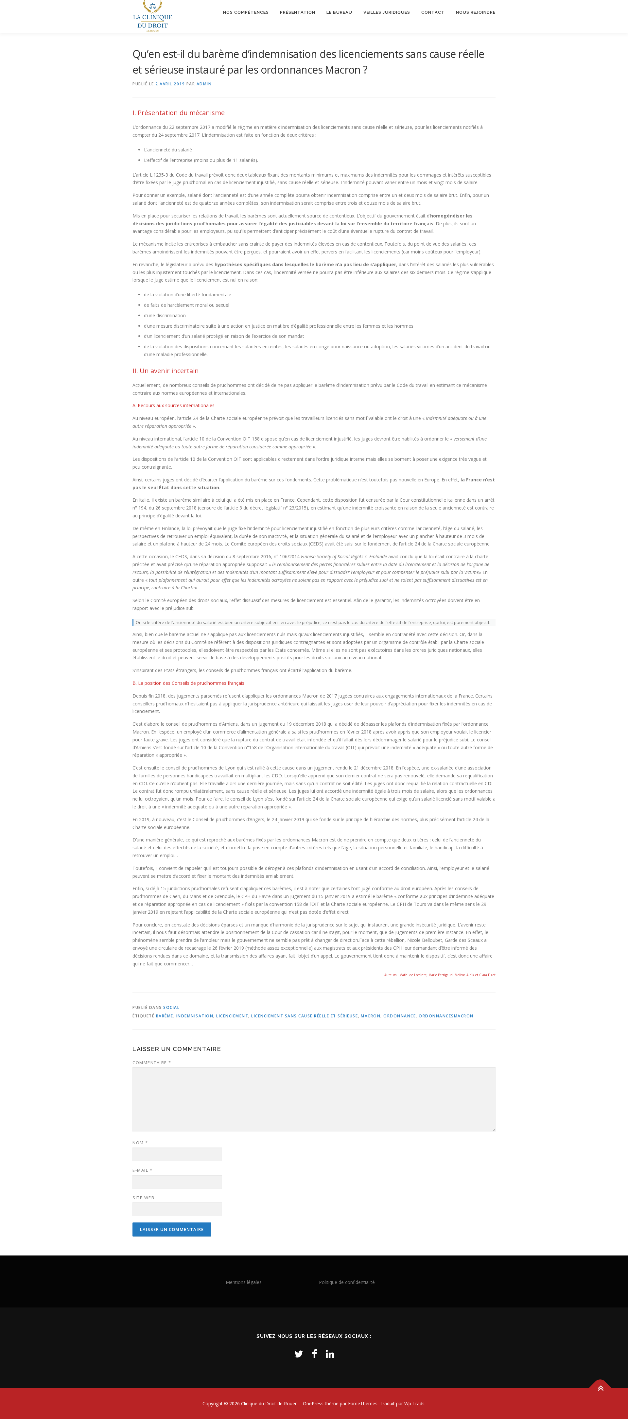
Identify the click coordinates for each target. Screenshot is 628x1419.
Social (171, 1007)
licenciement (232, 1016)
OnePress (313, 1403)
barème (164, 1016)
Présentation (297, 12)
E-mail (142, 1170)
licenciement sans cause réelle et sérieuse (304, 1016)
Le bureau (339, 12)
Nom (140, 1143)
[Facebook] (314, 1353)
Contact (433, 12)
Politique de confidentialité (347, 1282)
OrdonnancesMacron (446, 1016)
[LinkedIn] (330, 1353)
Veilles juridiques (386, 12)
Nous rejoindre (476, 12)
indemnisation (195, 1016)
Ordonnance (399, 1016)
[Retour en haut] (600, 1388)
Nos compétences (246, 12)
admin (204, 84)
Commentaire (151, 1062)
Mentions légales (244, 1282)
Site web (143, 1198)
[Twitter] (298, 1353)
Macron (370, 1016)
